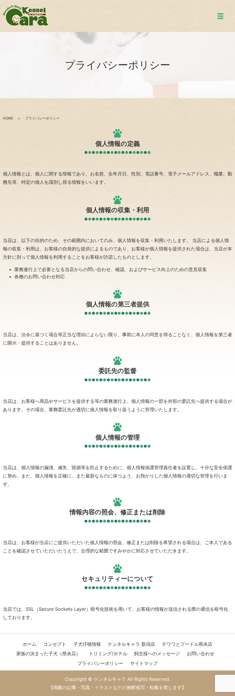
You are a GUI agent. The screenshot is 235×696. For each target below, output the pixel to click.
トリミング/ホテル (108, 653)
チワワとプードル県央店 (187, 644)
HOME (8, 118)
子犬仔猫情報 (87, 644)
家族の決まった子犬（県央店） (48, 653)
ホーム (29, 644)
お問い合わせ (200, 653)
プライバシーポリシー (100, 663)
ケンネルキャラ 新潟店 (131, 644)
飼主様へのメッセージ (157, 653)
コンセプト (54, 644)
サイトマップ (144, 663)
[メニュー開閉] (220, 16)
